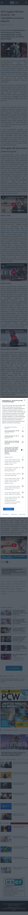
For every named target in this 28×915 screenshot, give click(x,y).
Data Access (14, 514)
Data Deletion (5, 514)
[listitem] (14, 428)
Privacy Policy (22, 514)
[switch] (22, 431)
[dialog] (14, 457)
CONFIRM (8, 509)
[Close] (25, 400)
